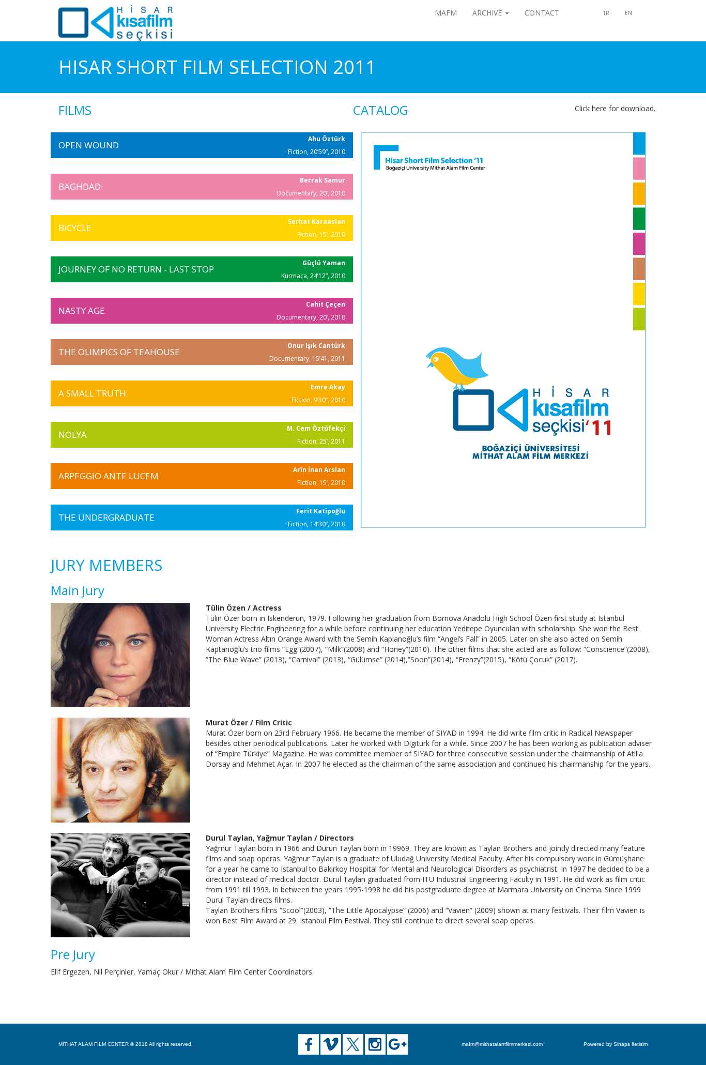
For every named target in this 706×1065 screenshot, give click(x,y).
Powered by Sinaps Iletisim (616, 1044)
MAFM (446, 13)
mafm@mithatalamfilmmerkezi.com (502, 1044)
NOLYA (72, 434)
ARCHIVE (488, 13)
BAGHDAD (79, 186)
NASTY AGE (81, 310)
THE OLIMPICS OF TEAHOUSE (119, 352)
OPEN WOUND (88, 145)
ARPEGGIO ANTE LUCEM (108, 476)
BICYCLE (74, 228)
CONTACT (542, 13)
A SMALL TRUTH (92, 393)
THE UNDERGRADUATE (106, 517)
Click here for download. (615, 108)
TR (606, 13)
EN (628, 13)
